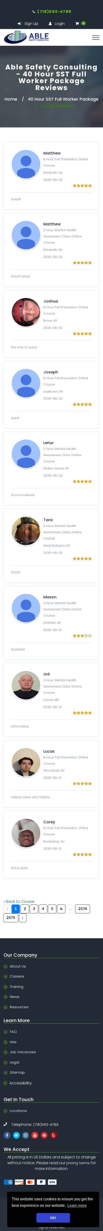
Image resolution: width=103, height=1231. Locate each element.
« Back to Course (19, 901)
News (14, 996)
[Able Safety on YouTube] (34, 1135)
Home (11, 99)
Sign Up (31, 23)
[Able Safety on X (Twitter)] (16, 1135)
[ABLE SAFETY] (51, 37)
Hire (13, 1041)
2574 (82, 909)
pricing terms (78, 1162)
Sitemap (17, 1072)
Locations (18, 1110)
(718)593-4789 (45, 1124)
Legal (14, 1062)
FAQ (13, 1031)
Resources (19, 1006)
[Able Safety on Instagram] (25, 1135)
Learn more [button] (77, 1205)
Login (60, 23)
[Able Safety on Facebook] (7, 1135)
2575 (10, 918)
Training (16, 986)
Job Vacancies (23, 1051)
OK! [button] (53, 1218)
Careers (17, 976)
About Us (18, 966)
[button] (80, 23)
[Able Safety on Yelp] (53, 1135)
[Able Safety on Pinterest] (44, 1135)
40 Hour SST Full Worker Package (63, 99)
